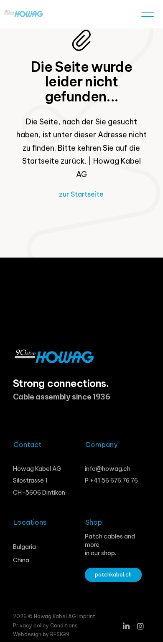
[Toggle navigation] (147, 16)
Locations (29, 522)
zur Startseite (81, 194)
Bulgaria (24, 547)
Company (101, 444)
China (21, 560)
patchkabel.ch (113, 574)
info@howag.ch (107, 469)
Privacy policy (31, 625)
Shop (93, 522)
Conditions (64, 625)
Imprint (86, 616)
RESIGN (59, 634)
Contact (27, 444)
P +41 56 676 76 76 (111, 480)
